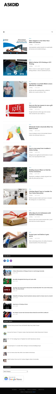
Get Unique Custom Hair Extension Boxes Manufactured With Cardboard (30, 312)
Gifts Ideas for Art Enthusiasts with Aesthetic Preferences (40, 213)
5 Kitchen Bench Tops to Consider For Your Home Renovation (40, 192)
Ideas (30, 38)
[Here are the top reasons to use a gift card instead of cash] (15, 111)
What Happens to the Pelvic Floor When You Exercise (39, 41)
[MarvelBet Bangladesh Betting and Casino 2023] (7, 281)
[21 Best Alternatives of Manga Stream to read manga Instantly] (7, 273)
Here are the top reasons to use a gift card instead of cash (41, 106)
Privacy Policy (22, 389)
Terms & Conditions (31, 389)
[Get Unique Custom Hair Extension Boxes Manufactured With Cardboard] (7, 314)
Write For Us (41, 389)
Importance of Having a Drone (20, 304)
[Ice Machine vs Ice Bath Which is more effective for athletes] (15, 89)
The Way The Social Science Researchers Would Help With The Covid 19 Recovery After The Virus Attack (33, 288)
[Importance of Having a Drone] (7, 306)
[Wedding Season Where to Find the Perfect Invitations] (15, 175)
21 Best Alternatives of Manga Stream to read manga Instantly (28, 271)
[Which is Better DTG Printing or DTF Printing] (15, 68)
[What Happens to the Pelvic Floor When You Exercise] (15, 46)
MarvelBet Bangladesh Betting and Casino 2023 (24, 279)
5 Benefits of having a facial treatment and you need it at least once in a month (33, 296)
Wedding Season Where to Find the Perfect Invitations (39, 170)
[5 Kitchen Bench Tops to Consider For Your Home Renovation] (15, 197)
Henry (31, 44)
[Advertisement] (28, 17)
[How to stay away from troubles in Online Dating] (15, 154)
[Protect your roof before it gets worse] (15, 240)
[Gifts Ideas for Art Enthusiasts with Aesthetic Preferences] (15, 218)
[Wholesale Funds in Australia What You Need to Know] (15, 132)
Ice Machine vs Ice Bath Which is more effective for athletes (40, 84)
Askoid (34, 392)
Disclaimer (14, 389)
